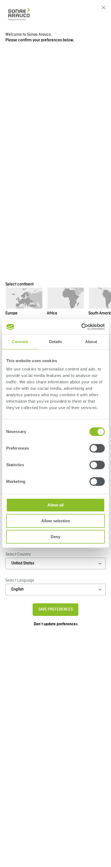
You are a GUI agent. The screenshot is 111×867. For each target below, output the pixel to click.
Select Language (19, 580)
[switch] (97, 448)
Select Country (18, 554)
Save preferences (55, 609)
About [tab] (91, 341)
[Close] (103, 7)
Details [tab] (55, 341)
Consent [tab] (20, 341)
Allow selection (55, 521)
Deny (55, 536)
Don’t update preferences (56, 624)
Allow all (55, 505)
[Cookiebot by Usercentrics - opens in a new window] (81, 326)
